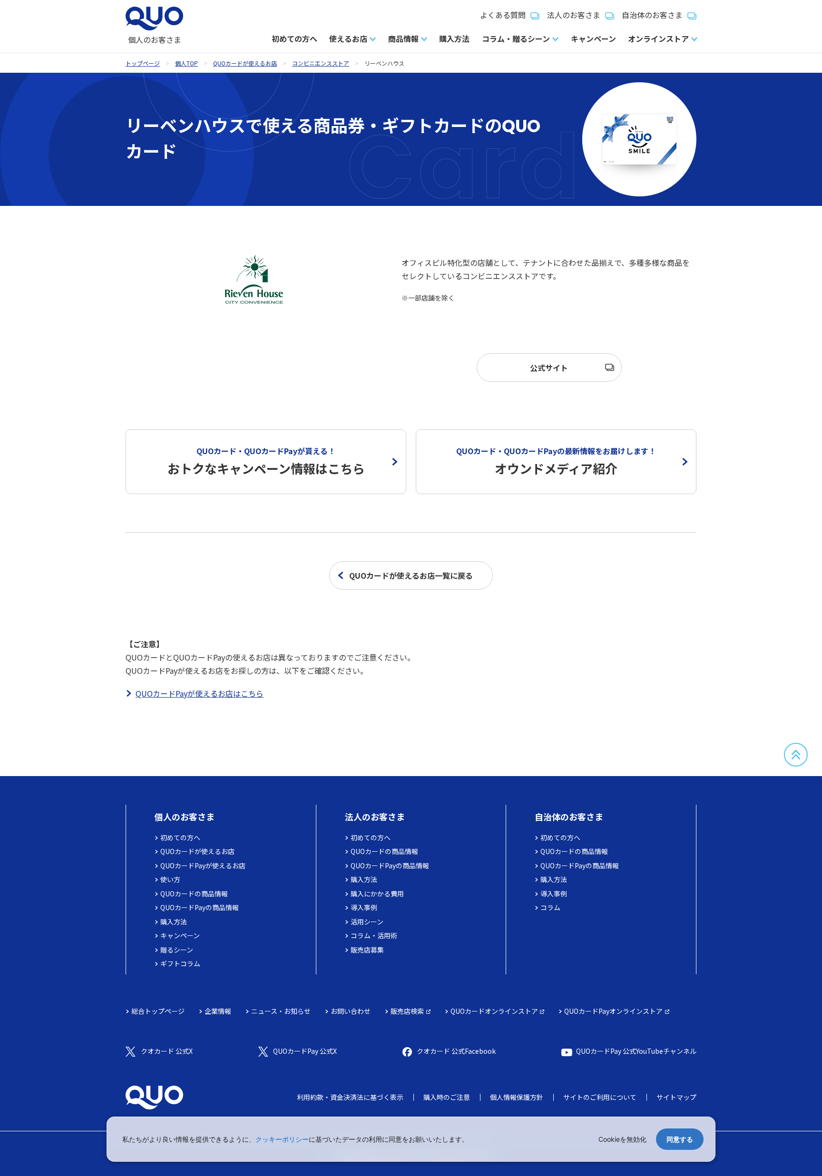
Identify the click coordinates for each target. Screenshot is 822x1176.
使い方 (170, 879)
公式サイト (549, 367)
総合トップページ (158, 1011)
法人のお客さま (573, 14)
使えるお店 (348, 38)
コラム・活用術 (374, 935)
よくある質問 (503, 14)
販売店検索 (407, 1011)
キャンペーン (593, 38)
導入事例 (364, 907)
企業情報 (218, 1011)
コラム (550, 907)
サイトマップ (676, 1097)
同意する (679, 1139)
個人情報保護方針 (516, 1097)
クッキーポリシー (282, 1139)
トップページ (143, 63)
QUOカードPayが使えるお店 (202, 865)
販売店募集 (367, 949)
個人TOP (186, 63)
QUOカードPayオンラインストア (613, 1011)
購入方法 (454, 38)
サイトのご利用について (599, 1097)
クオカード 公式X (167, 1051)
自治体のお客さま (652, 14)
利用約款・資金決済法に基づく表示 (350, 1097)
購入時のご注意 (446, 1097)
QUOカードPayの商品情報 (199, 907)
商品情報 (403, 38)
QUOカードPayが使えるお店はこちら (200, 693)
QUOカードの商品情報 (194, 893)
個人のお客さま (185, 816)
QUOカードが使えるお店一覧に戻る (411, 575)
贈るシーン (176, 949)
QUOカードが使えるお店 (245, 63)
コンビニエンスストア (320, 63)
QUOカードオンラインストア (494, 1011)
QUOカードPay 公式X (305, 1051)
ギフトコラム (180, 963)
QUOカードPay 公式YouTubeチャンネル (636, 1051)
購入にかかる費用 (377, 893)
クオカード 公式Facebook (456, 1051)
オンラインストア (658, 38)
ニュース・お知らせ (281, 1011)
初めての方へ (294, 38)
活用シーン (367, 921)
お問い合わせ (351, 1011)
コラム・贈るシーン (516, 38)
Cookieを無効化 (622, 1139)
